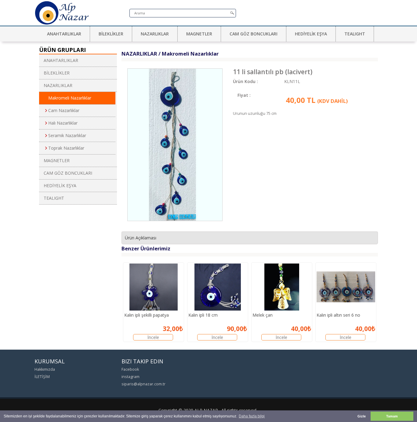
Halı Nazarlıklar (63, 123)
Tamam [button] (392, 416)
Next (234, 129)
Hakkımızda (44, 369)
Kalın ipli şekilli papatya (146, 315)
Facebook (130, 369)
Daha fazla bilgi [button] (252, 416)
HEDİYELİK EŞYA (311, 34)
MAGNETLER (199, 34)
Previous (115, 129)
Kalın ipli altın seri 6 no (338, 315)
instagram (130, 376)
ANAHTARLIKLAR (64, 34)
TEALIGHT (354, 34)
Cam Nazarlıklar (63, 110)
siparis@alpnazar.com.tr (143, 384)
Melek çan (262, 315)
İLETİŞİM (42, 376)
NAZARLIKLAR (155, 34)
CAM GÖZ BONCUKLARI (253, 34)
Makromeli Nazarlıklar (69, 98)
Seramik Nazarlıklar (67, 135)
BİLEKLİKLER (111, 34)
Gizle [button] (361, 416)
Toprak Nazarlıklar (66, 148)
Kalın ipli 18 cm (203, 315)
